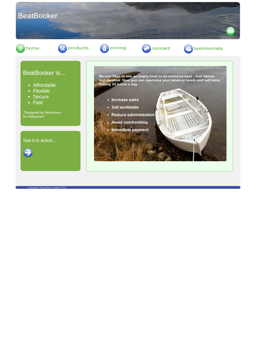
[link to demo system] (28, 156)
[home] (37, 52)
